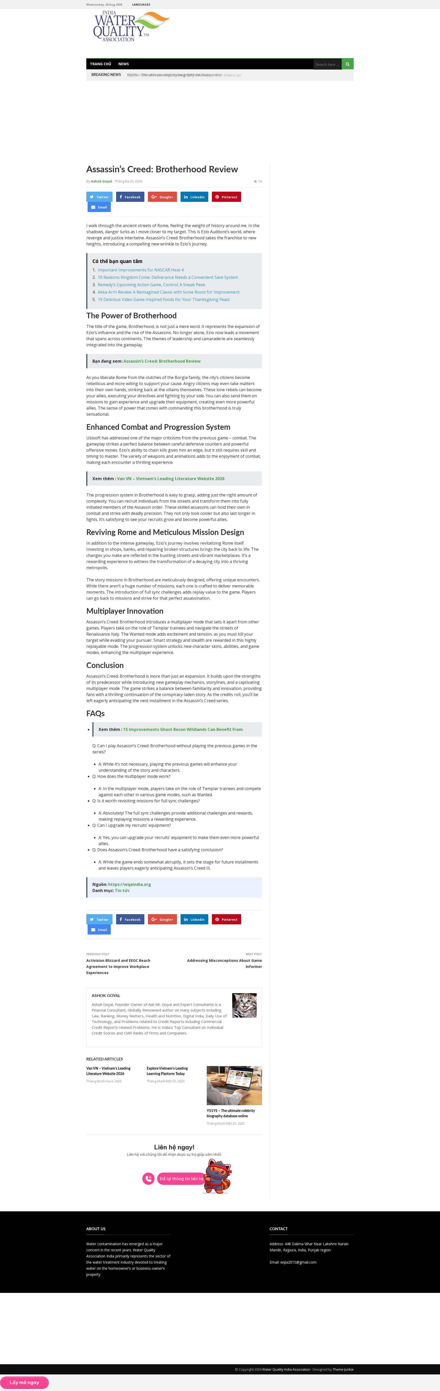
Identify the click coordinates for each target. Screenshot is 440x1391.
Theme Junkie (343, 1369)
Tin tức (122, 890)
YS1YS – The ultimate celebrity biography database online (174, 74)
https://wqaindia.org (129, 884)
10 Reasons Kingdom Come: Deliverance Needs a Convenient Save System (168, 277)
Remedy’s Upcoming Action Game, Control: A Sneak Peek (151, 284)
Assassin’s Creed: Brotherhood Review (162, 361)
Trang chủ (100, 63)
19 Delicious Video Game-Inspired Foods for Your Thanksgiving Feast (164, 299)
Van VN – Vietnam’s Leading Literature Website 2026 (170, 478)
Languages (141, 4)
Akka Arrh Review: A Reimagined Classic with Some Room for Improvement (169, 292)
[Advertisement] (220, 122)
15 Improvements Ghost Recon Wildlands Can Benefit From (183, 729)
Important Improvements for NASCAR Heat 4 (141, 270)
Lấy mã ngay (24, 1382)
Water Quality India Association (286, 1369)
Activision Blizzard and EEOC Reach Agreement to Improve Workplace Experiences (118, 966)
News (123, 63)
